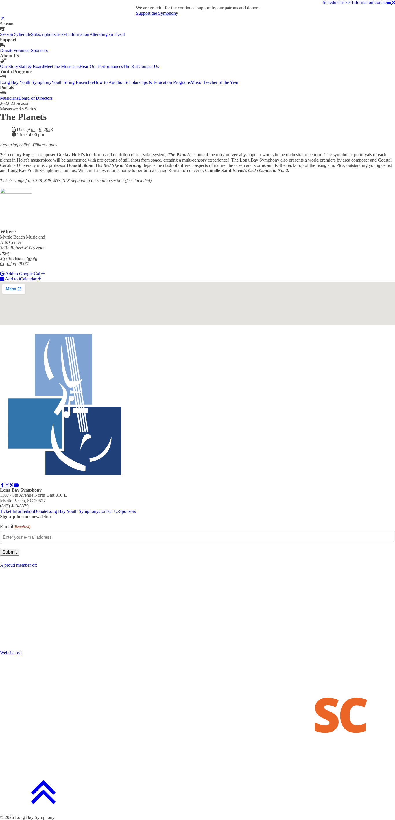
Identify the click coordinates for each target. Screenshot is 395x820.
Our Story (9, 66)
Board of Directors (36, 98)
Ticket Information (356, 2)
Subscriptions (43, 34)
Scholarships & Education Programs (158, 82)
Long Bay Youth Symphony (25, 82)
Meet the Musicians (62, 66)
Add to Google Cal (22, 273)
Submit (9, 552)
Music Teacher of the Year (214, 82)
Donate (380, 2)
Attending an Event (107, 34)
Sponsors (39, 50)
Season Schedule (15, 34)
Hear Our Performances (101, 66)
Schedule (331, 2)
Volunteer (22, 50)
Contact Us (149, 66)
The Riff (131, 66)
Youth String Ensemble (72, 82)
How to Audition (109, 82)
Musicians (9, 98)
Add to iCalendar (21, 278)
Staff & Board (31, 66)
